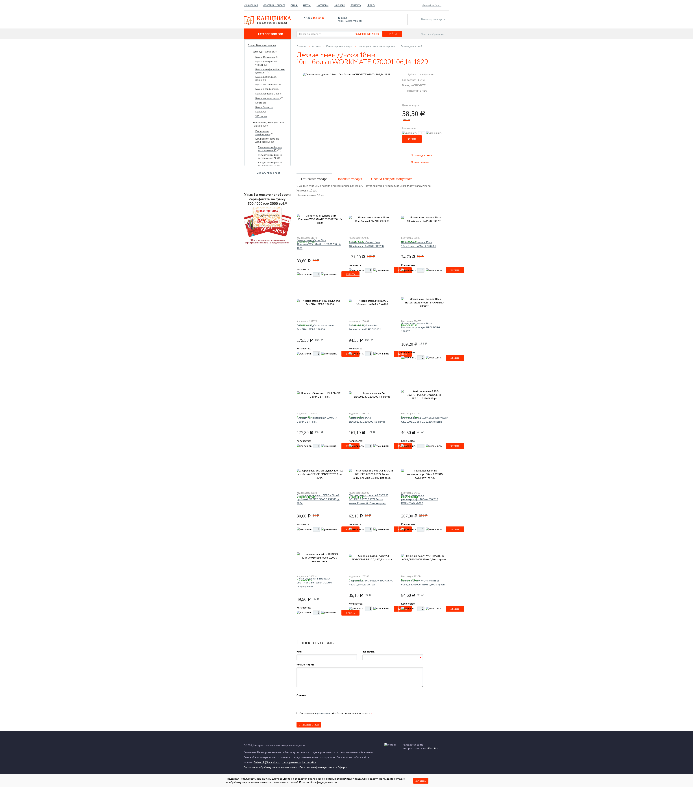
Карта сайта (309, 762)
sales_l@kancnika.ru (350, 20)
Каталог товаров (270, 34)
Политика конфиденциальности (318, 767)
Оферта (342, 767)
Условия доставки (421, 155)
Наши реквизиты (291, 762)
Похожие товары (349, 179)
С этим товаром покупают (391, 179)
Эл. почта (368, 651)
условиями (323, 713)
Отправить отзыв (309, 725)
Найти (392, 34)
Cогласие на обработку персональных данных (271, 767)
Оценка (301, 695)
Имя (299, 651)
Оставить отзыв (420, 162)
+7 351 (314, 17)
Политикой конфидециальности (318, 782)
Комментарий (305, 664)
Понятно (420, 781)
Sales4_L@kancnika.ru (267, 762)
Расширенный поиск (366, 33)
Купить (411, 139)
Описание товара (314, 179)
